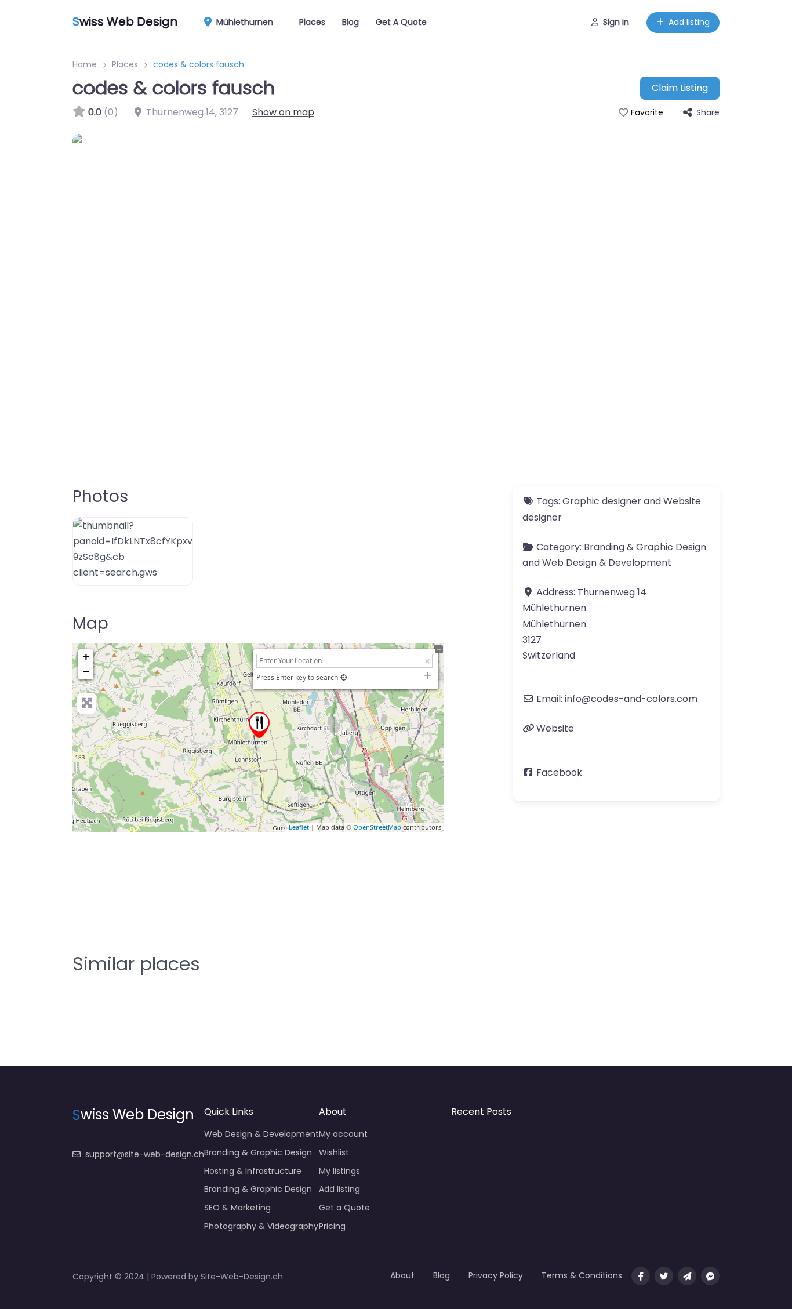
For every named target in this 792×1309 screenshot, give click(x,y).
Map (90, 623)
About (402, 1275)
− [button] (86, 672)
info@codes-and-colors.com (631, 699)
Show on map (283, 112)
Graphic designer (601, 501)
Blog (350, 22)
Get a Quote (344, 1207)
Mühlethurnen (243, 22)
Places (312, 22)
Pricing (332, 1226)
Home (84, 64)
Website (555, 728)
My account (343, 1134)
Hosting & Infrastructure (252, 1171)
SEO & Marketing (237, 1207)
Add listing (689, 22)
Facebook (559, 772)
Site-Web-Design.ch (242, 1276)
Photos (100, 496)
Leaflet (299, 827)
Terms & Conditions (582, 1275)
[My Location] (343, 677)
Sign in (616, 22)
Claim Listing (680, 87)
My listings (339, 1171)
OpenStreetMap (377, 827)
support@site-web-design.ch (144, 1154)
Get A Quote (401, 22)
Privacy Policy (495, 1275)
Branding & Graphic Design (645, 547)
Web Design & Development (606, 562)
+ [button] (86, 656)
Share (708, 112)
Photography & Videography (261, 1226)
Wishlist (334, 1152)
